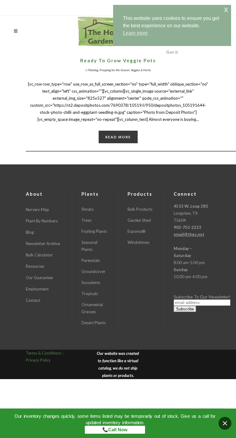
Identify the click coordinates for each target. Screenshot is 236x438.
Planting (93, 70)
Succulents (90, 282)
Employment (37, 288)
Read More (118, 137)
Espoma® (137, 231)
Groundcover (93, 271)
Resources (35, 266)
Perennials (90, 260)
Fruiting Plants (94, 231)
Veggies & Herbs (141, 70)
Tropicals (89, 293)
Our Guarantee (39, 277)
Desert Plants (93, 322)
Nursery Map (37, 209)
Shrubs (87, 209)
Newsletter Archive (43, 243)
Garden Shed (139, 220)
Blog (30, 232)
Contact (33, 300)
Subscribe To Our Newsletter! (202, 296)
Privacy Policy (38, 360)
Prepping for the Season (114, 70)
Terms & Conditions (43, 353)
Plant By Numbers (42, 220)
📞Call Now (115, 429)
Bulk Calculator (39, 254)
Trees (86, 220)
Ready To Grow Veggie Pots (118, 60)
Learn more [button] (135, 33)
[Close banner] (224, 423)
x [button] (226, 9)
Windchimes (138, 242)
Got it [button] (172, 52)
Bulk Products (140, 209)
